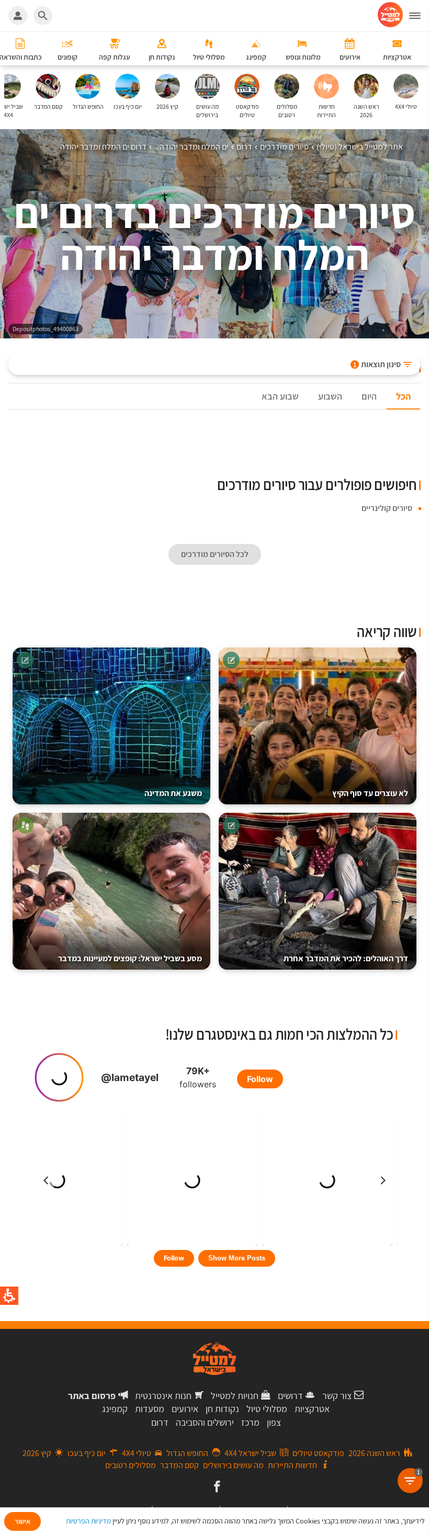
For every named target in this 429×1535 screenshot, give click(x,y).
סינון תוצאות (377, 364)
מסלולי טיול (266, 1409)
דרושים (290, 1396)
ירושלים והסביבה (205, 1422)
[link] (216, 1487)
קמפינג (115, 1409)
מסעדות (149, 1409)
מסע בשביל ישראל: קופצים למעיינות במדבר (130, 958)
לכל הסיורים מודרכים (215, 554)
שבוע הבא (280, 396)
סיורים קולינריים (387, 508)
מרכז (250, 1422)
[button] (419, 15)
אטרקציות (312, 1409)
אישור (22, 1521)
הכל (403, 396)
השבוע (330, 396)
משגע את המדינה (173, 793)
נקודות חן (222, 1409)
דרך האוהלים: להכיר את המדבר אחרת (346, 958)
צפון (274, 1422)
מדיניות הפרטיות (88, 1521)
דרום (159, 1422)
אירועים (185, 1409)
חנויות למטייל (234, 1396)
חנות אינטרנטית (163, 1396)
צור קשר (337, 1396)
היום (369, 396)
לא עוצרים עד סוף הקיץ (370, 793)
